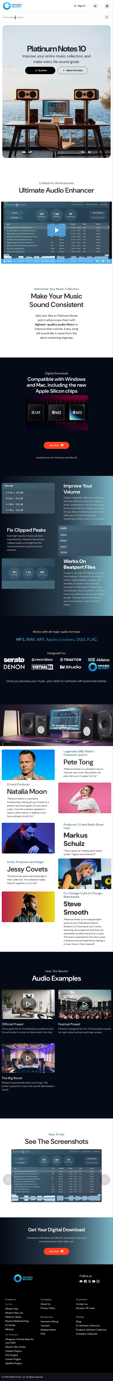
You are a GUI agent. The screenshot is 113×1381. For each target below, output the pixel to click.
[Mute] (97, 261)
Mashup (9, 1329)
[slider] (54, 261)
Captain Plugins (13, 1351)
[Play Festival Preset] (85, 1004)
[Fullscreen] (109, 261)
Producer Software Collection (91, 1329)
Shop (78, 1321)
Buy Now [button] (42, 70)
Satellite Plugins (13, 1363)
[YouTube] (93, 1281)
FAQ (43, 1333)
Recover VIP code (85, 1308)
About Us (45, 1304)
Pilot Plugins (11, 1355)
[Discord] (81, 1281)
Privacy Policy (48, 1308)
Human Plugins (13, 1359)
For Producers (11, 1334)
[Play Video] (4, 261)
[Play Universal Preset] (28, 1004)
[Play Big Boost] (28, 1058)
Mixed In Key (11, 1308)
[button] (8, 1179)
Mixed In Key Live (14, 1312)
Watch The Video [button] (74, 70)
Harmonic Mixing (49, 1321)
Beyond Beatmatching (17, 1321)
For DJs (8, 1304)
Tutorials (45, 1325)
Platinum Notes (13, 1316)
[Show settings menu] (103, 261)
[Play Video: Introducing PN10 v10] (56, 230)
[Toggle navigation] (107, 6)
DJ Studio (10, 1325)
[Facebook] (85, 1281)
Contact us (81, 1304)
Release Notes (48, 1329)
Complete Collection (87, 1333)
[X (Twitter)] (89, 1281)
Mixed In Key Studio (15, 1346)
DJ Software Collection (88, 1325)
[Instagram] (98, 1281)
